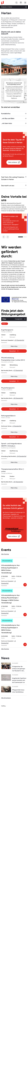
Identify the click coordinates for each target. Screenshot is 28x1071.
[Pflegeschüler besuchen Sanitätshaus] (6, 689)
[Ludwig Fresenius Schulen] (2, 2)
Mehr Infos (14, 346)
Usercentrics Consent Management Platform (14, 96)
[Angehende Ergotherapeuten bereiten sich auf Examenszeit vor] (6, 677)
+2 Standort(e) (16, 426)
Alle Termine (5, 554)
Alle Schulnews (6, 698)
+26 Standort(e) (18, 398)
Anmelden (12, 381)
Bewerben (12, 351)
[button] (3, 237)
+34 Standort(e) (21, 456)
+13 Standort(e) (18, 370)
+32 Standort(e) (18, 482)
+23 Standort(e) (19, 340)
